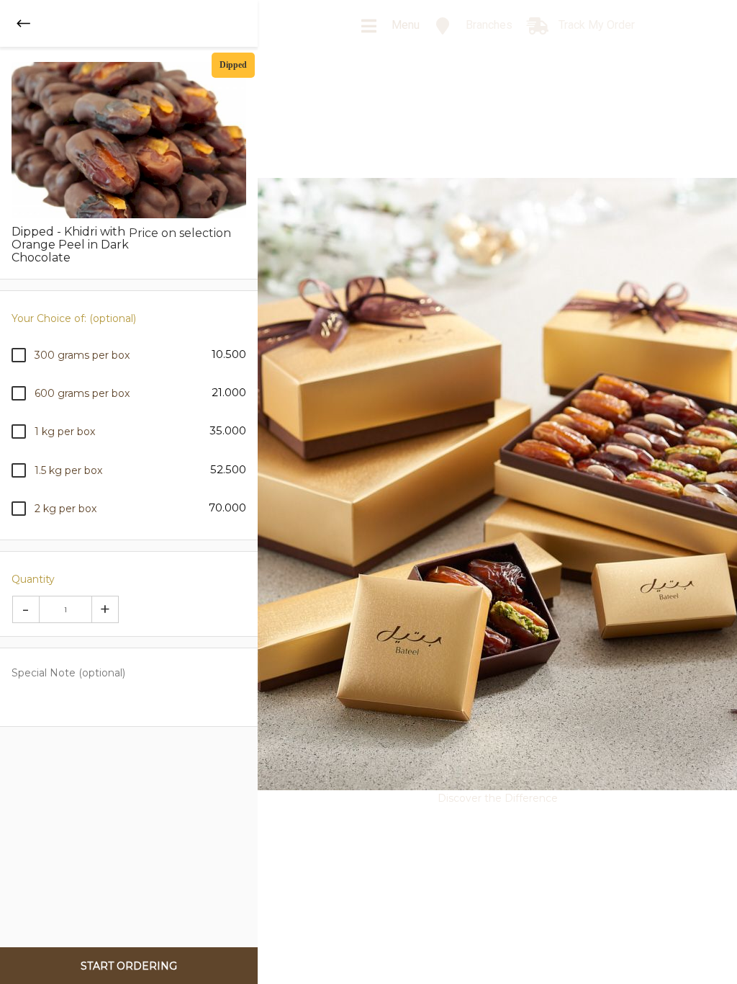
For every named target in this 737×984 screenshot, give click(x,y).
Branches (487, 25)
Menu (404, 25)
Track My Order (595, 25)
